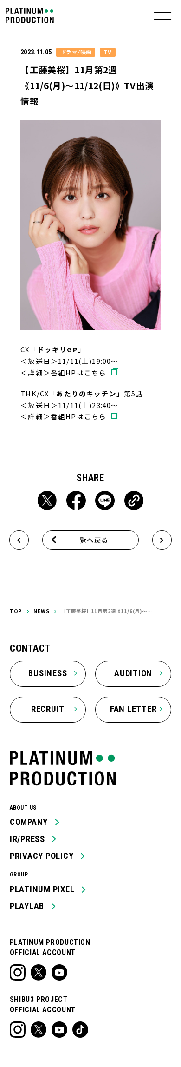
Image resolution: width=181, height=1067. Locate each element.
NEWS (41, 610)
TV (107, 52)
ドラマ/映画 (75, 52)
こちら (95, 372)
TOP (16, 610)
